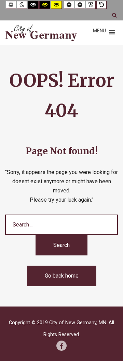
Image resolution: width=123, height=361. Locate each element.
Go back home (62, 275)
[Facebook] (61, 346)
